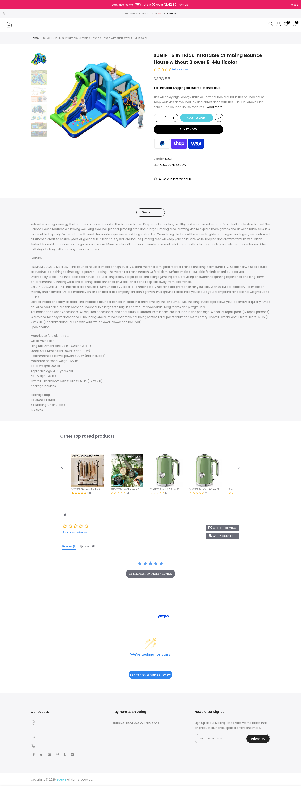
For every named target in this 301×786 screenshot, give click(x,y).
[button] (62, 468)
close (294, 4)
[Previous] (56, 101)
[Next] (140, 101)
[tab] (69, 547)
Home (35, 38)
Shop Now (170, 13)
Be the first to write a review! (150, 675)
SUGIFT (170, 159)
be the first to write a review (150, 573)
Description (151, 212)
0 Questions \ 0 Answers (76, 532)
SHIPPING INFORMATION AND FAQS (136, 723)
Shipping (179, 88)
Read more (214, 107)
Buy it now (188, 129)
